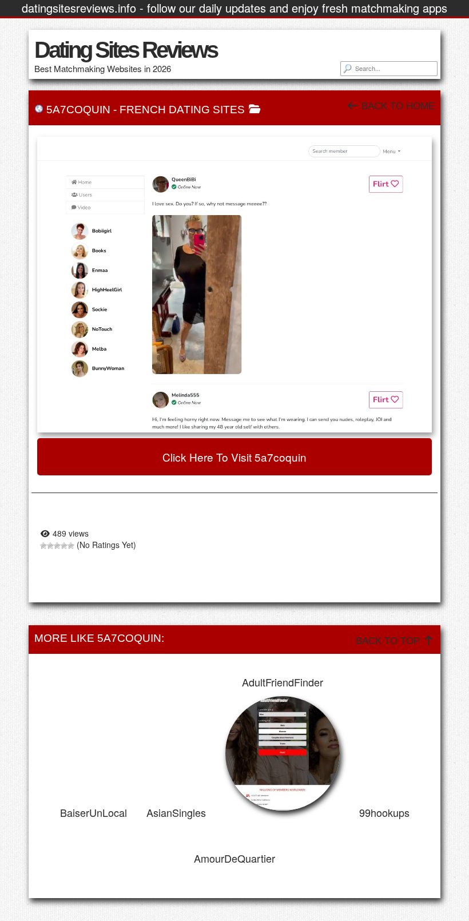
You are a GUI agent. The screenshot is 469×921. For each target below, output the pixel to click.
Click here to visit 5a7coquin (234, 457)
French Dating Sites (182, 110)
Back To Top (389, 641)
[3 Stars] (57, 545)
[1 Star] (43, 545)
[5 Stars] (70, 545)
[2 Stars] (50, 545)
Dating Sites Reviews (125, 49)
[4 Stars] (64, 545)
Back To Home (397, 106)
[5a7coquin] (234, 285)
